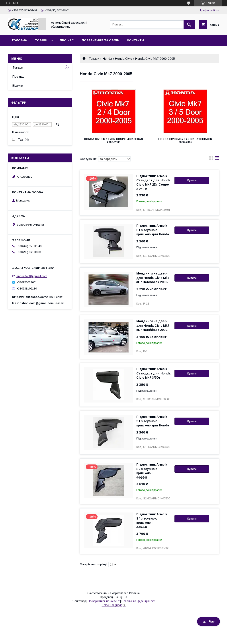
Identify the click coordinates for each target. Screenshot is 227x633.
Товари (41, 40)
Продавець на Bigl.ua (113, 597)
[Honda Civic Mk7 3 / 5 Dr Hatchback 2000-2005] (185, 111)
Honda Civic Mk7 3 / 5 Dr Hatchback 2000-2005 (185, 141)
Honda (107, 58)
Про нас (67, 40)
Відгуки (17, 85)
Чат (212, 621)
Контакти (135, 40)
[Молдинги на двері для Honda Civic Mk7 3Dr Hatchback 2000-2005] (108, 289)
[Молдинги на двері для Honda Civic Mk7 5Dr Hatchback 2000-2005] (108, 337)
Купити (191, 180)
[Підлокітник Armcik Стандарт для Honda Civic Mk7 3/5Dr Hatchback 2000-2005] (108, 385)
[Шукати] (189, 24)
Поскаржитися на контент (103, 601)
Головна (19, 40)
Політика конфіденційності (138, 601)
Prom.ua (134, 593)
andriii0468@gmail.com (31, 276)
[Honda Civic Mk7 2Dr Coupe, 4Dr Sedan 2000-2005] (113, 111)
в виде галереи (211, 159)
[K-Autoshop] (27, 29)
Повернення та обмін (100, 40)
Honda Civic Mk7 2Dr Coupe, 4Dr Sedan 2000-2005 (113, 141)
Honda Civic (123, 58)
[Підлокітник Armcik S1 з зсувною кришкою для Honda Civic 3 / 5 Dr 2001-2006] (108, 432)
